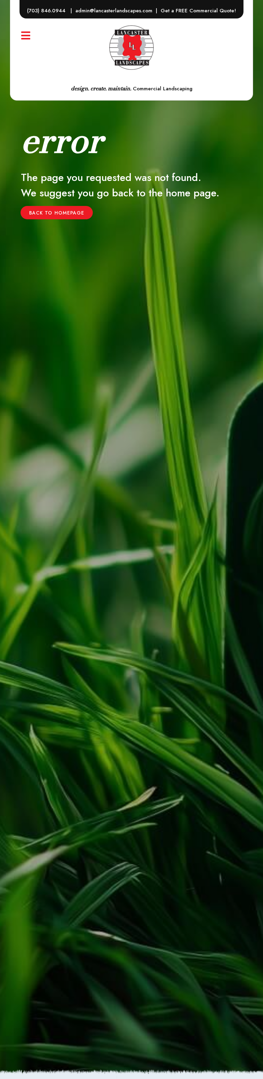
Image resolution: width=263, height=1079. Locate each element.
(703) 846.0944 (47, 10)
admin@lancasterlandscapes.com (113, 10)
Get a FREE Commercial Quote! (198, 10)
